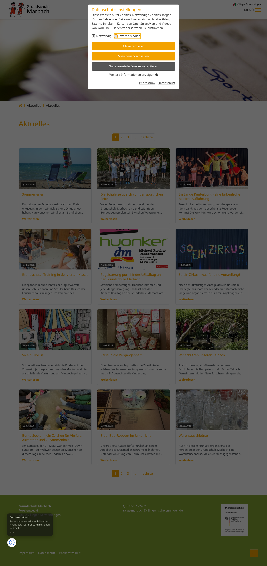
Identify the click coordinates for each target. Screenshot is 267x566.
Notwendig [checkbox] (104, 36)
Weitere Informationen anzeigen (132, 75)
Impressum (147, 83)
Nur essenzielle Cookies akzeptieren (133, 66)
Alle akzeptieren (134, 46)
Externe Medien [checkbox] (129, 36)
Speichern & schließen (133, 56)
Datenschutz (166, 83)
